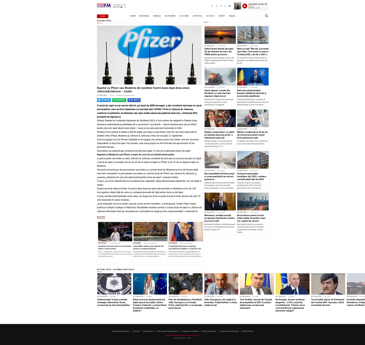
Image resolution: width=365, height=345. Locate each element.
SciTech (210, 15)
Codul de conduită (190, 331)
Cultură (183, 15)
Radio (232, 15)
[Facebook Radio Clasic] (212, 6)
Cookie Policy (247, 331)
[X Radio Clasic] (216, 6)
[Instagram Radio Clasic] (220, 6)
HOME (133, 15)
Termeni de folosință (228, 331)
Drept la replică (209, 331)
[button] (250, 6)
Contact (136, 331)
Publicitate (148, 331)
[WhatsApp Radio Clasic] (225, 6)
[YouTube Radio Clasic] (229, 6)
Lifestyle (197, 15)
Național (144, 15)
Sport (221, 15)
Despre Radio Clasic (121, 331)
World (157, 15)
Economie (170, 15)
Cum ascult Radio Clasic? (168, 331)
